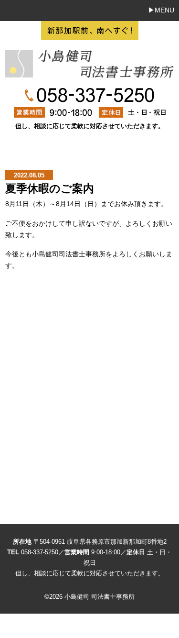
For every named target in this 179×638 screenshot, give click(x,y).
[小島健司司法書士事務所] (89, 73)
